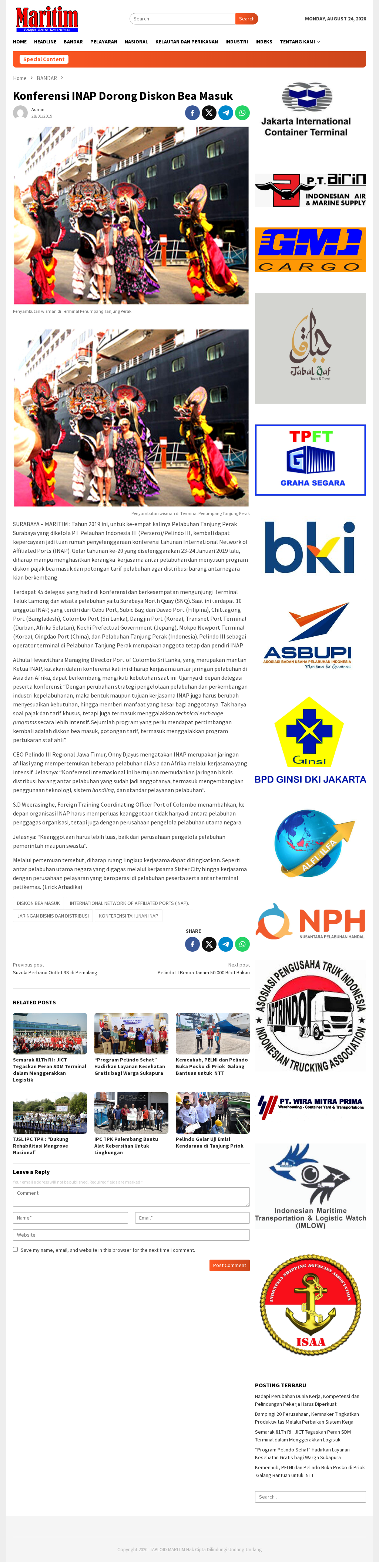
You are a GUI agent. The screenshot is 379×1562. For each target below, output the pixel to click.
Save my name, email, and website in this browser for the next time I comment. (108, 1250)
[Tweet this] (209, 112)
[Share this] (192, 112)
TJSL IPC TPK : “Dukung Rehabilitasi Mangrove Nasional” (40, 1146)
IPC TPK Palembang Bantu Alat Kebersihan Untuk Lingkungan (126, 1146)
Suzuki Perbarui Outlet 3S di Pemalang (55, 968)
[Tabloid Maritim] (46, 18)
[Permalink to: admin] (20, 112)
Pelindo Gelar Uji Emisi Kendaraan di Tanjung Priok (210, 1142)
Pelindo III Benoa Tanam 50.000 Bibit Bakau (204, 968)
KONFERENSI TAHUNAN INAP (128, 915)
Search (247, 18)
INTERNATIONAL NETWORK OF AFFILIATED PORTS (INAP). (129, 903)
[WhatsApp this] (242, 112)
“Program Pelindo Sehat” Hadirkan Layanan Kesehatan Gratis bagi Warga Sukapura (129, 1066)
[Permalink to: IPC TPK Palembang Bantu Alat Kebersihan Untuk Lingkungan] (131, 1113)
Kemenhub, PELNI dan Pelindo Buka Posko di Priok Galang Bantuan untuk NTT (212, 1066)
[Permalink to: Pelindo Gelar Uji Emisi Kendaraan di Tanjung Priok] (213, 1113)
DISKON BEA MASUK (38, 903)
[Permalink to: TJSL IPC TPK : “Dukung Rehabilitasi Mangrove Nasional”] (50, 1113)
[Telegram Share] (225, 112)
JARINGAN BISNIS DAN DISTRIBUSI (53, 915)
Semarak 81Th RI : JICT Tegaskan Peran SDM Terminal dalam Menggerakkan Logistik (49, 1069)
